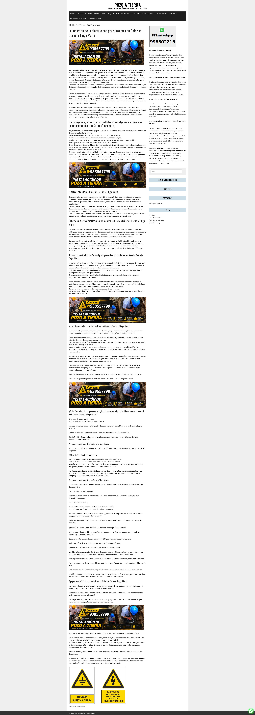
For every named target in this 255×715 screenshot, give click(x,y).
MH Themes (92, 713)
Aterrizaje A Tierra (78, 18)
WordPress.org (154, 223)
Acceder (152, 215)
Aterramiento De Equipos (143, 14)
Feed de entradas (155, 218)
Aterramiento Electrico (167, 14)
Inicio (72, 14)
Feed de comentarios (156, 220)
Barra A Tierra (95, 18)
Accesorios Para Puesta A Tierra (91, 14)
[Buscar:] (166, 171)
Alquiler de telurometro (118, 14)
